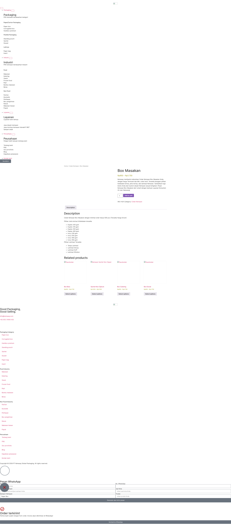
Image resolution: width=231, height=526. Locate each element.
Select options (71, 294)
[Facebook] (141, 326)
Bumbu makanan (9, 85)
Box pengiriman (9, 101)
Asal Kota (119, 488)
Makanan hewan (9, 106)
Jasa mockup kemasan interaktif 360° (17, 127)
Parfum (6, 95)
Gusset (6, 43)
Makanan (7, 74)
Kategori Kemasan (6, 494)
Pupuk (6, 108)
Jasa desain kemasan (11, 125)
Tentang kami (8, 145)
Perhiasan (7, 99)
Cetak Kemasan (74, 166)
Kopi (5, 83)
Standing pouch (9, 39)
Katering (6, 76)
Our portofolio (8, 150)
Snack (6, 78)
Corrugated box (9, 28)
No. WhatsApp (120, 483)
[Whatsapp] (2, 326)
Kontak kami (6, 458)
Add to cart (128, 195)
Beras (5, 87)
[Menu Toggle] (1, 8)
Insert (5, 53)
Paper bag (7, 51)
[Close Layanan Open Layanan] (11, 113)
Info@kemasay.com (6, 316)
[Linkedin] (187, 326)
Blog (5, 152)
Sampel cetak (8, 129)
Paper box (7, 26)
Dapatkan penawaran (11, 154)
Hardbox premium (10, 31)
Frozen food (8, 80)
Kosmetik (7, 97)
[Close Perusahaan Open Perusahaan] (13, 134)
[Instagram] (48, 326)
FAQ (5, 147)
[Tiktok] (94, 326)
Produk (118, 494)
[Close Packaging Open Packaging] (12, 10)
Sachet (6, 41)
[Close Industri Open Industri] (10, 58)
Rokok (6, 104)
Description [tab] (71, 207)
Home (66, 166)
